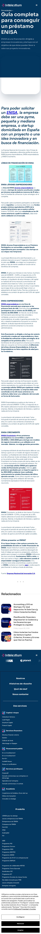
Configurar (20, 917)
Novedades (6, 10)
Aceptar (21, 930)
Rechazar (20, 923)
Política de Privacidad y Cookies (24, 909)
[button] (36, 5)
